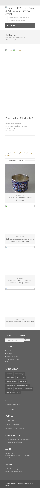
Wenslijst (9, 354)
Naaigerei (23, 381)
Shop (7, 37)
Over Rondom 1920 (13, 359)
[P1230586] (17, 50)
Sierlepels (18, 389)
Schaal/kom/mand (23, 385)
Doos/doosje (19, 374)
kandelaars (10, 378)
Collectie (12, 37)
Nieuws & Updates (12, 356)
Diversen (16, 153)
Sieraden (9, 389)
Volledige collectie (13, 393)
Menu (13, 25)
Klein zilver (21, 378)
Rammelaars (11, 385)
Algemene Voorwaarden (14, 362)
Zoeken (27, 340)
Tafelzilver (20, 37)
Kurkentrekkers (12, 381)
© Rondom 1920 (10, 483)
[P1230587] (9, 50)
